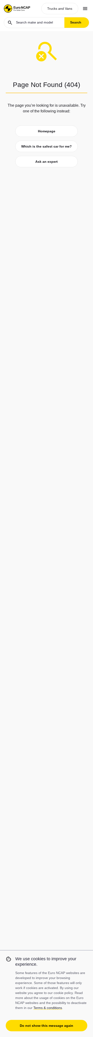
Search (75, 22)
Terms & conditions (47, 1008)
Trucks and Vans (59, 8)
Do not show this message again (46, 1025)
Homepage (46, 131)
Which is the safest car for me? (46, 146)
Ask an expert (46, 161)
